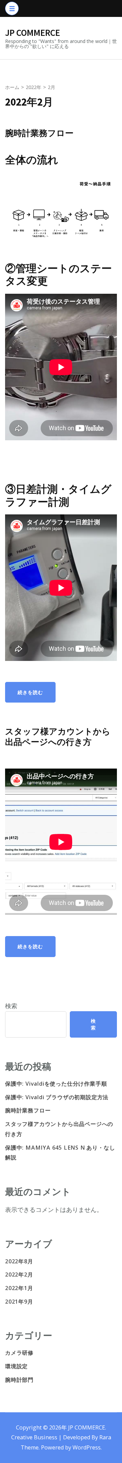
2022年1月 (19, 1288)
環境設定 (16, 1366)
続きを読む (30, 692)
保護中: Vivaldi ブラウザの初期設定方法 (56, 1097)
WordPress (87, 1447)
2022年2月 (19, 1274)
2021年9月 (19, 1301)
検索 (11, 1006)
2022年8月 (19, 1261)
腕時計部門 (19, 1379)
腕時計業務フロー (39, 133)
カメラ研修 (19, 1352)
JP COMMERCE (32, 32)
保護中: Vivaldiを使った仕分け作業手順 (56, 1083)
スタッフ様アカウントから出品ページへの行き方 (57, 736)
